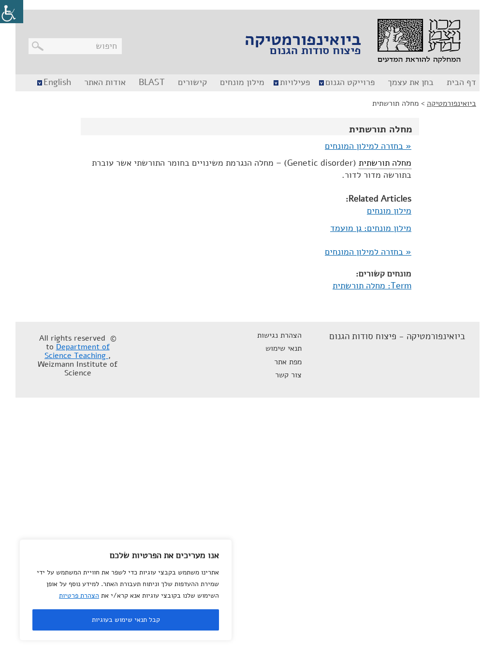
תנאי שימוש (283, 348)
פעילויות (295, 82)
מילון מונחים (242, 82)
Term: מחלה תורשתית (372, 285)
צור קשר (288, 375)
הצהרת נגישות (279, 335)
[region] (125, 590)
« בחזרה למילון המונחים (368, 146)
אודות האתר (105, 82)
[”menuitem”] (460, 82)
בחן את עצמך (411, 82)
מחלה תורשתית (385, 163)
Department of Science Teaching (77, 351)
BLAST (152, 82)
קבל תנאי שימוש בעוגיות (126, 619)
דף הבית (461, 82)
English (57, 82)
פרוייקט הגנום (350, 82)
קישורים (192, 82)
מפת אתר (288, 362)
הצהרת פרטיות (79, 595)
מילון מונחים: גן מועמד (370, 228)
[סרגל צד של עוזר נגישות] (11, 11)
